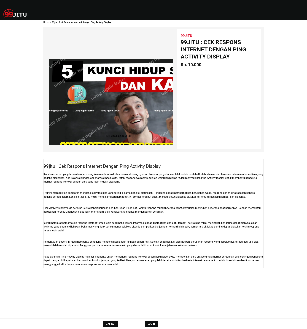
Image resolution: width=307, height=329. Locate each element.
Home (46, 22)
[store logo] (18, 13)
